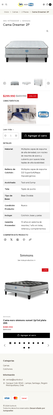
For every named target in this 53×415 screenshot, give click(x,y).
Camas (15, 12)
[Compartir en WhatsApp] (18, 239)
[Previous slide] (5, 83)
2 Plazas (25, 12)
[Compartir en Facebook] (5, 239)
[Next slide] (48, 83)
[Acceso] (44, 4)
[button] (10, 343)
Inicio (6, 12)
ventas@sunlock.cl (14, 380)
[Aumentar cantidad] (16, 136)
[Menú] (3, 4)
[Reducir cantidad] (5, 136)
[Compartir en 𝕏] (11, 239)
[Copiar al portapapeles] (30, 239)
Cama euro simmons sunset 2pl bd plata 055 (24, 321)
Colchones (7, 369)
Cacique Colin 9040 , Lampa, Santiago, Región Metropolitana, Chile (26, 384)
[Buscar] (6, 4)
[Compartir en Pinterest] (24, 239)
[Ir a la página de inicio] (25, 4)
